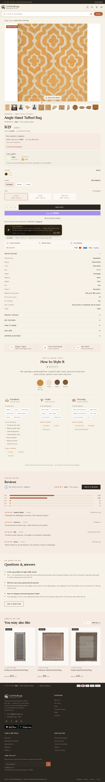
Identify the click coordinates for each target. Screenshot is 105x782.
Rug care (8, 331)
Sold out (59, 207)
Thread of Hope (59, 709)
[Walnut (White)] (6, 174)
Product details (12, 315)
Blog (55, 706)
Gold (26, 159)
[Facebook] (11, 721)
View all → (96, 623)
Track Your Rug (59, 750)
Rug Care (8, 738)
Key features (10, 320)
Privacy (92, 779)
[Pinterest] (16, 721)
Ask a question (14, 604)
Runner (19, 184)
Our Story (57, 703)
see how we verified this (13, 142)
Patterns (7, 750)
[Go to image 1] (41, 102)
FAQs (56, 712)
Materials (8, 747)
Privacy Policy (59, 741)
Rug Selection (9, 744)
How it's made (10, 325)
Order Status (99, 2)
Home (6, 20)
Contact (57, 715)
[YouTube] (21, 721)
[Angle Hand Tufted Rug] (7, 107)
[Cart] (97, 7)
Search (98, 14)
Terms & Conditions (61, 744)
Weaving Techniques (11, 741)
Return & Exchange (60, 738)
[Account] (92, 7)
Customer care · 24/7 (14, 717)
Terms (98, 779)
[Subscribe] (48, 764)
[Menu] (101, 7)
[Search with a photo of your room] (91, 14)
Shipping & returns (13, 336)
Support (57, 747)
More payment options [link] (53, 218)
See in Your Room (54, 98)
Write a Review (91, 487)
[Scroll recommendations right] (88, 623)
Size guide (97, 191)
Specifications (11, 254)
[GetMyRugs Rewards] (87, 7)
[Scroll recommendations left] (84, 623)
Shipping (79, 779)
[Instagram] (6, 721)
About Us (57, 700)
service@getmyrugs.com (15, 714)
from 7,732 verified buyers (63, 2)
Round (28, 184)
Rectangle (9, 184)
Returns (86, 779)
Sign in (30, 230)
